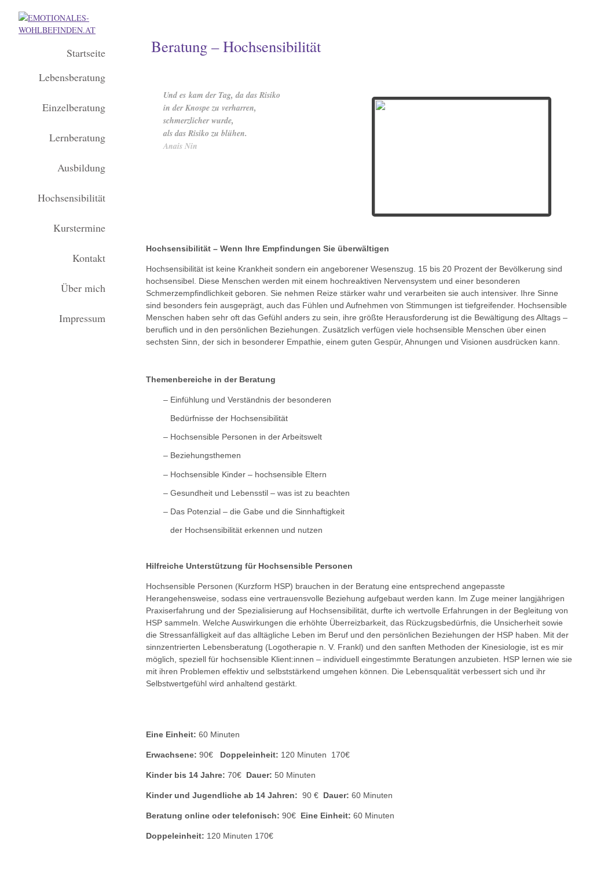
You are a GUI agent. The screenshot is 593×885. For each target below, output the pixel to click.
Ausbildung (81, 167)
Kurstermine (79, 228)
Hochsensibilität (71, 197)
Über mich (83, 288)
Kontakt (88, 258)
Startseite (86, 53)
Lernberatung (77, 137)
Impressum (82, 318)
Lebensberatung (72, 77)
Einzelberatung (73, 107)
